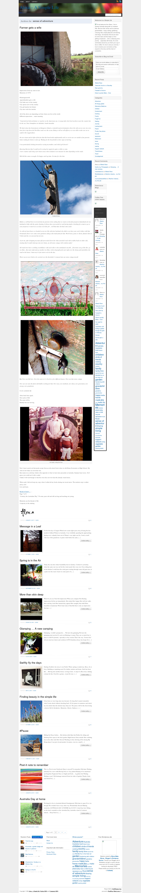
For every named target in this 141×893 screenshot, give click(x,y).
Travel (96, 154)
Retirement (98, 139)
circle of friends (98, 358)
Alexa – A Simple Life (39, 7)
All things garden (99, 104)
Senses (97, 335)
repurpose (97, 136)
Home (22, 1)
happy (98, 395)
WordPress (110, 891)
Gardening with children (100, 383)
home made (98, 398)
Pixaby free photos (100, 131)
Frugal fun (98, 119)
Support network (99, 149)
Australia (100, 346)
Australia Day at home (32, 799)
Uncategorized (99, 156)
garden (98, 379)
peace (97, 410)
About (28, 1)
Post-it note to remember (34, 765)
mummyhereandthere (101, 179)
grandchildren (99, 387)
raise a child (99, 412)
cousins (97, 366)
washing (97, 448)
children (99, 354)
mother (101, 408)
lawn (88, 864)
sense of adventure (99, 423)
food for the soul (99, 373)
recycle (97, 134)
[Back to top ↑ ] (117, 891)
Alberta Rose (98, 83)
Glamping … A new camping (36, 628)
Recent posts (99, 213)
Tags (96, 216)
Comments (120, 1)
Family (97, 116)
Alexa (37, 520)
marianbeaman (99, 171)
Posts (117, 1)
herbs (103, 395)
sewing (97, 146)
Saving (97, 144)
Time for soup (29, 841)
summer (97, 437)
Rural (97, 418)
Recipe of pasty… (25, 491)
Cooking (97, 114)
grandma (98, 391)
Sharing (100, 426)
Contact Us (50, 843)
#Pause (24, 731)
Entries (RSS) (43, 891)
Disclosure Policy (51, 854)
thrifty (103, 442)
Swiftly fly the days (31, 662)
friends (97, 375)
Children (97, 109)
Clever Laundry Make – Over (103, 93)
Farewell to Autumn (100, 90)
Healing (97, 121)
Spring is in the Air (30, 560)
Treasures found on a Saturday (103, 85)
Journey (97, 124)
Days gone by (99, 88)
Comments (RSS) (54, 891)
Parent (97, 129)
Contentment (98, 111)
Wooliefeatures (99, 174)
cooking (98, 362)
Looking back (98, 126)
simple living (98, 429)
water (101, 448)
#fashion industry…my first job (100, 266)
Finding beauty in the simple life (38, 696)
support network (98, 440)
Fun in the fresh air (99, 376)
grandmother (98, 393)
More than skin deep (31, 594)
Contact (34, 1)
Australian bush (98, 349)
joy (102, 399)
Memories (100, 406)
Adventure (98, 101)
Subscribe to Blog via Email (104, 57)
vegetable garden (99, 445)
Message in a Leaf (30, 526)
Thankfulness (98, 151)
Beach (100, 350)
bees (96, 352)
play (101, 410)
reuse (96, 141)
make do (101, 402)
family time (99, 371)
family (98, 368)
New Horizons (29, 854)
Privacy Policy (51, 852)
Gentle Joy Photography (101, 167)
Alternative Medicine (100, 106)
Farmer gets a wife (30, 27)
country (98, 363)
